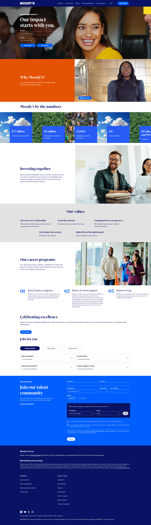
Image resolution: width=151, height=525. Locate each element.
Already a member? (27, 404)
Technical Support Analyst (86, 366)
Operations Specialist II (29, 366)
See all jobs (44, 45)
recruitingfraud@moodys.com (121, 468)
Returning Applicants (88, 3)
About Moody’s (62, 484)
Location (22, 37)
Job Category (72, 410)
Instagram (32, 512)
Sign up (71, 439)
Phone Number (114, 388)
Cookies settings (42, 516)
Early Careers (69, 3)
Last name (102, 381)
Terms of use (32, 516)
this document (36, 455)
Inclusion (60, 488)
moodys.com (61, 480)
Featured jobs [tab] (30, 348)
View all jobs (123, 3)
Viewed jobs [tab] (72, 348)
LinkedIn (21, 512)
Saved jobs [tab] (51, 348)
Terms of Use (89, 431)
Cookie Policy (98, 431)
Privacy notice (24, 492)
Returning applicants (26, 484)
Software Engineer (27, 356)
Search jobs (27, 45)
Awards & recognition (64, 504)
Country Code (103, 388)
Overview (60, 3)
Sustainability (61, 492)
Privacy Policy (109, 431)
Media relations (62, 500)
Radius (49, 37)
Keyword (22, 30)
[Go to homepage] (27, 3)
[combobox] (33, 40)
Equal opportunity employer (28, 488)
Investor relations (63, 496)
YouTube (25, 512)
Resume (69, 395)
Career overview (24, 480)
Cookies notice (52, 516)
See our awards (27, 332)
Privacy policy (24, 516)
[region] (75, 128)
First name (70, 381)
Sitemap (60, 516)
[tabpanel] (75, 362)
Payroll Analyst (82, 356)
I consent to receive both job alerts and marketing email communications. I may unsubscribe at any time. (96, 421)
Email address (71, 388)
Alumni (78, 3)
